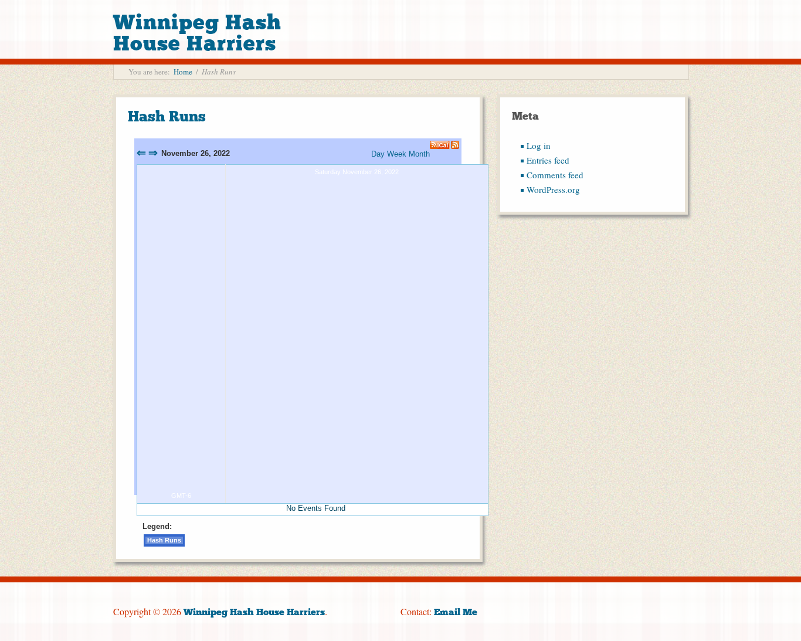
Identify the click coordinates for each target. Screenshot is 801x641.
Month (419, 154)
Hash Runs (167, 116)
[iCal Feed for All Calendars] (440, 145)
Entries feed (548, 160)
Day (378, 154)
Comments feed (555, 175)
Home (183, 71)
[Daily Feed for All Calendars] (455, 145)
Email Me (455, 612)
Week (396, 154)
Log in (539, 145)
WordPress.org (553, 189)
